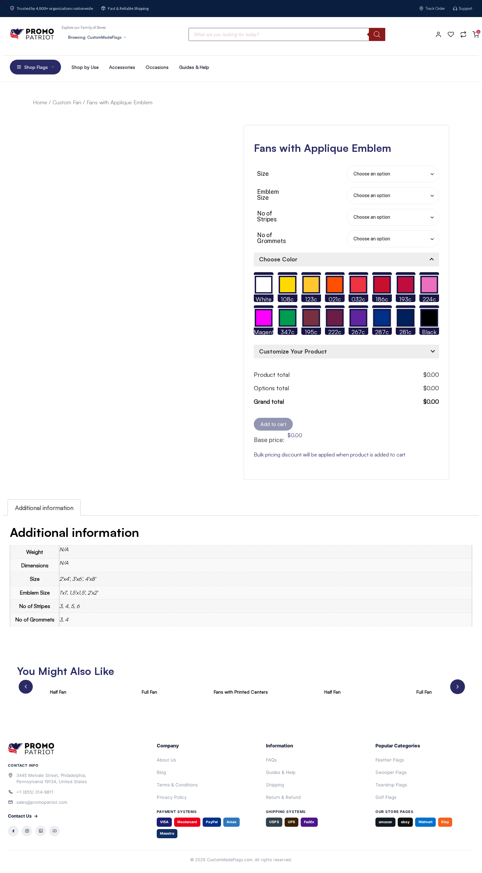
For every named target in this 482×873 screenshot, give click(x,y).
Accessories (122, 67)
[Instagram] (27, 831)
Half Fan (58, 692)
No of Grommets (271, 238)
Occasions (157, 67)
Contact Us (23, 816)
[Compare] (463, 34)
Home (40, 102)
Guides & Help (194, 67)
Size (263, 174)
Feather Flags (389, 759)
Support (465, 8)
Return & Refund (283, 797)
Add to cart (273, 424)
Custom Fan (66, 102)
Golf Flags (385, 797)
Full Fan (149, 692)
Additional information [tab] (44, 507)
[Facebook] (13, 831)
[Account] (438, 34)
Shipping (275, 784)
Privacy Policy (172, 797)
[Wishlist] (451, 34)
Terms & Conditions (177, 784)
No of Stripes (267, 216)
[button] (26, 687)
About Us (166, 759)
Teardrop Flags (391, 784)
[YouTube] (54, 831)
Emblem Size (268, 195)
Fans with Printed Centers (241, 692)
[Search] (377, 34)
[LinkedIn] (40, 831)
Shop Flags (36, 67)
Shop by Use (85, 67)
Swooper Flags (391, 772)
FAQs (271, 759)
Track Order (435, 8)
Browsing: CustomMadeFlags (95, 37)
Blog (161, 772)
